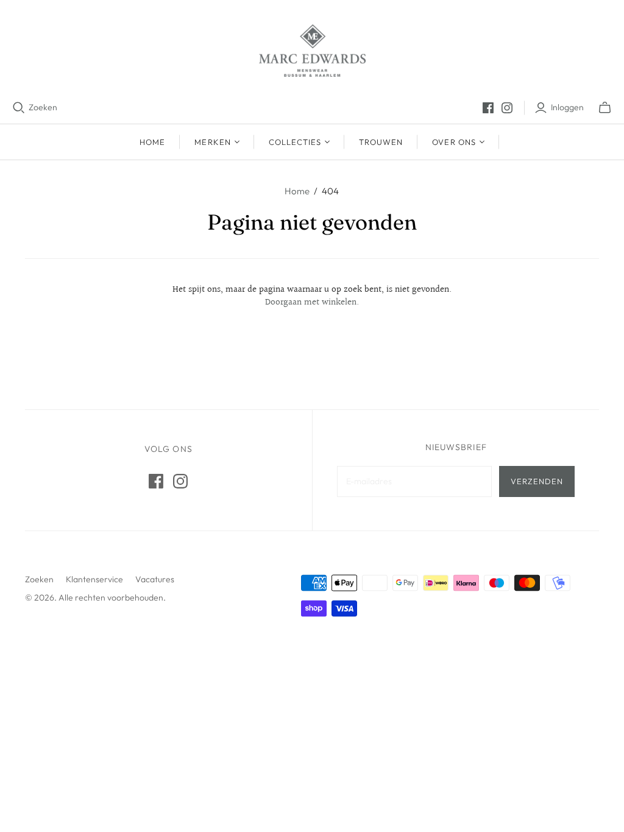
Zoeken (43, 107)
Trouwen (381, 142)
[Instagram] (507, 107)
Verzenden (537, 481)
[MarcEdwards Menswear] (312, 50)
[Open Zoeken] (19, 108)
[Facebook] (488, 107)
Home (152, 142)
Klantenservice (94, 579)
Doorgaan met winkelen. (312, 302)
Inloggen (567, 107)
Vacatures (154, 579)
